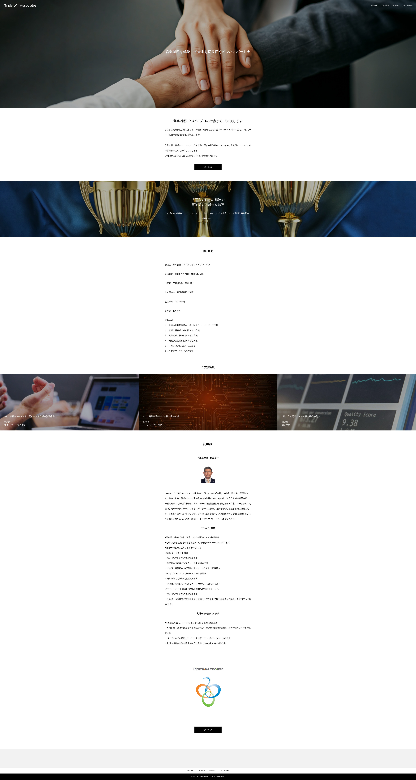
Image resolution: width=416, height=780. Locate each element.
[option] (208, 54)
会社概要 (374, 5)
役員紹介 (396, 5)
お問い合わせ (407, 5)
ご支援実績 (385, 5)
